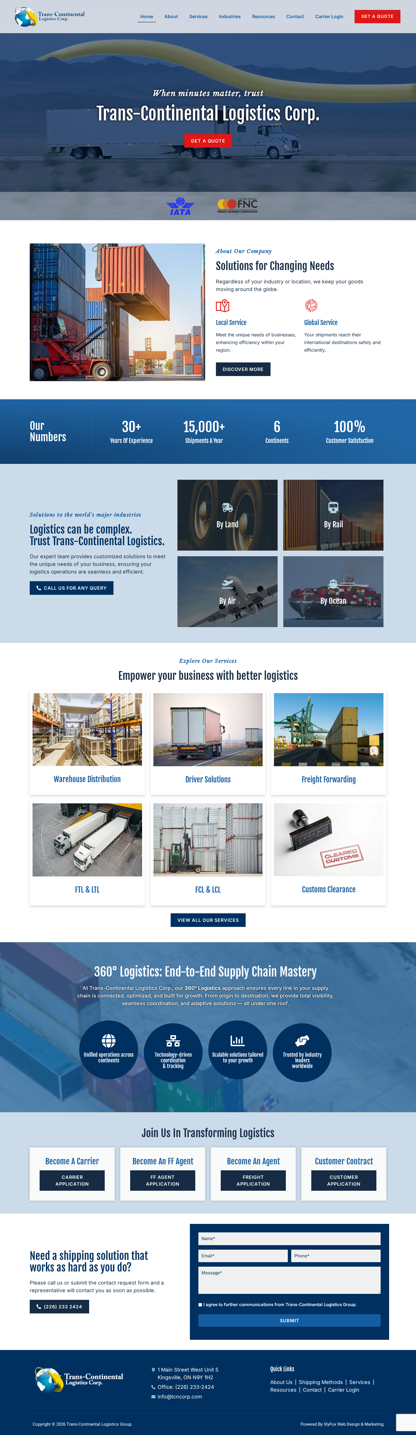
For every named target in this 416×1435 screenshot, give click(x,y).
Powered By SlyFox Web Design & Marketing (342, 1424)
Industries (230, 16)
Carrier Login (329, 16)
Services (198, 16)
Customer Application (344, 1180)
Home (146, 16)
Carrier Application (72, 1180)
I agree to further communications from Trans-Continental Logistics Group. (280, 1304)
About (171, 16)
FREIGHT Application (253, 1180)
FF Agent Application (162, 1180)
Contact (295, 16)
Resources (263, 16)
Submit (289, 1320)
